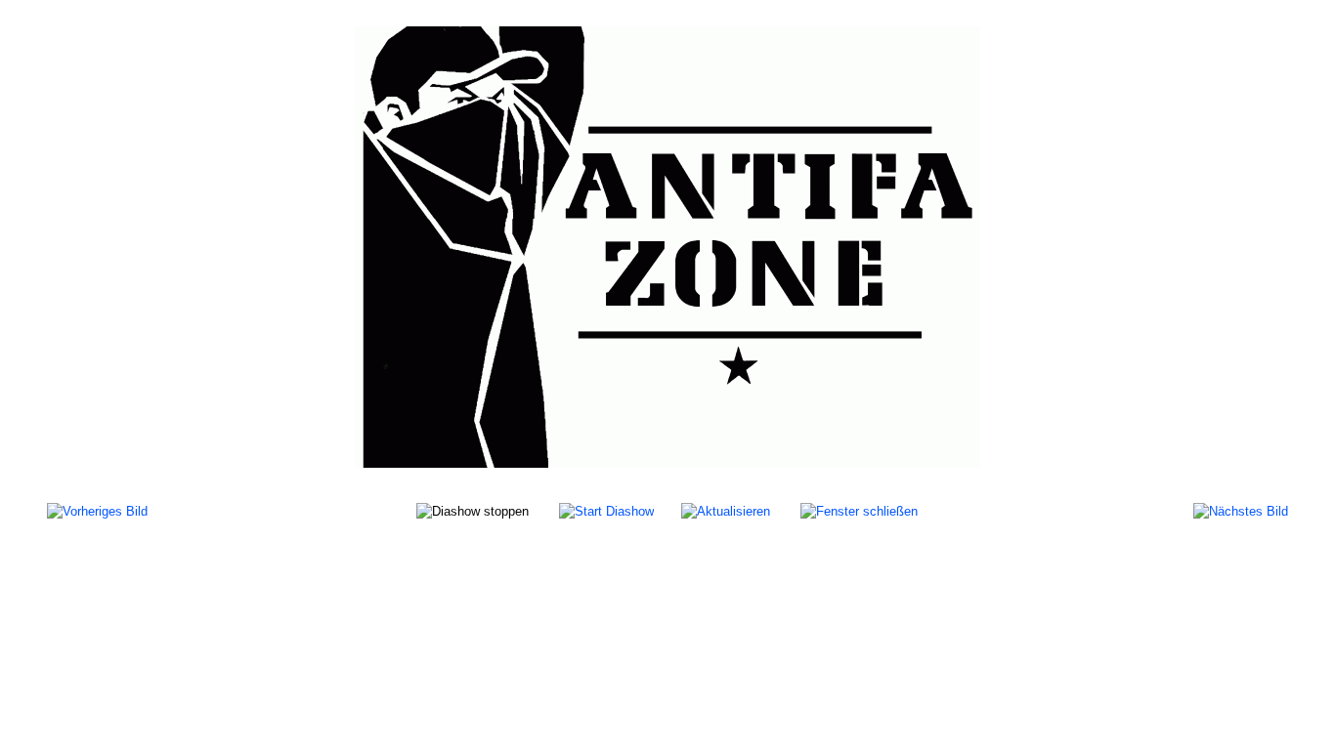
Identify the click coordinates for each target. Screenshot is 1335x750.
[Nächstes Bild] (1240, 510)
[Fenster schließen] (859, 510)
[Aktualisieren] (725, 510)
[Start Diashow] (606, 510)
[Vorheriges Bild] (97, 510)
